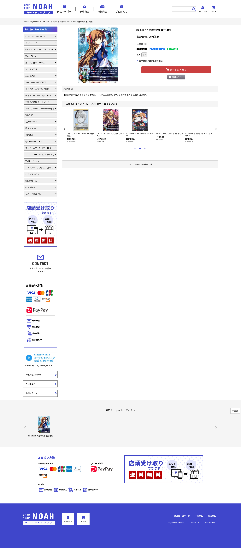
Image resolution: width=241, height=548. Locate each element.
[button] (64, 129)
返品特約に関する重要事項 (150, 61)
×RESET (234, 411)
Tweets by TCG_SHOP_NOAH (38, 365)
